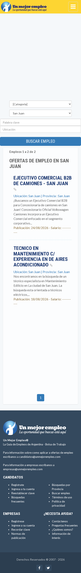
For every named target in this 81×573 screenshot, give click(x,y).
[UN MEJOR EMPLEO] (25, 5)
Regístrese (17, 521)
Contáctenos (60, 521)
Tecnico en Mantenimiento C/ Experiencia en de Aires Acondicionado (41, 256)
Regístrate (17, 485)
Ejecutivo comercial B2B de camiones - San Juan (43, 180)
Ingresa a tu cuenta (22, 489)
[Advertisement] (40, 58)
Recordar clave (20, 529)
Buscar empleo (40, 141)
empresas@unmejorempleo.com (23, 469)
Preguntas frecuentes (65, 525)
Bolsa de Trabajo (55, 444)
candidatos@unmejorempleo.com (39, 456)
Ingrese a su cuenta (23, 525)
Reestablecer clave (22, 493)
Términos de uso (62, 497)
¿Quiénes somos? (62, 529)
